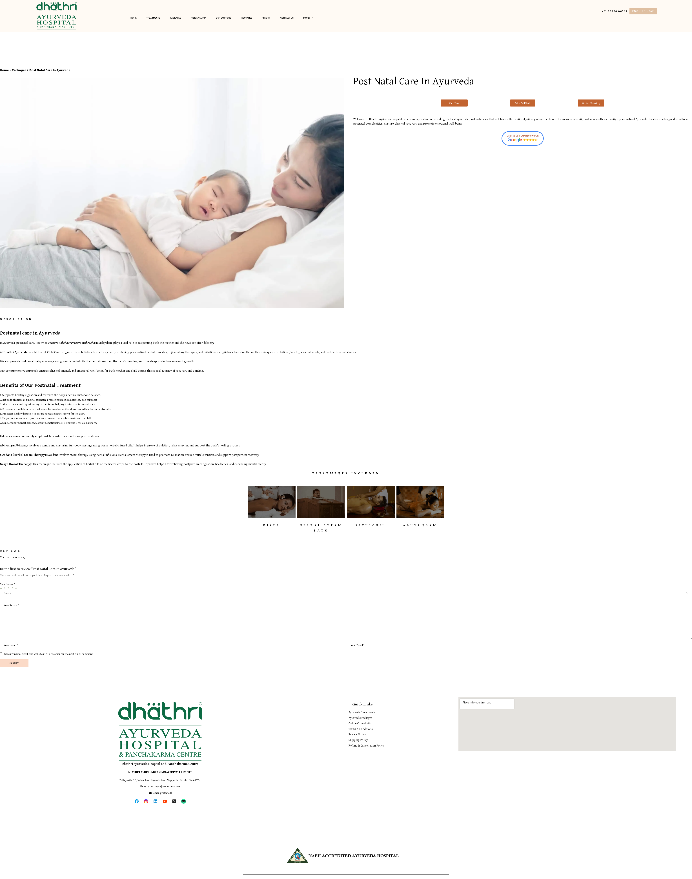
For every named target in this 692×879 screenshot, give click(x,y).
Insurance (246, 18)
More (306, 18)
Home (133, 18)
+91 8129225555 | (153, 786)
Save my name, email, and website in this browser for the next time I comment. (48, 654)
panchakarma (198, 18)
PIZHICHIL (371, 525)
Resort (266, 18)
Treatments (153, 18)
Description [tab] (16, 319)
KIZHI (271, 525)
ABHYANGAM (420, 525)
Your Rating (7, 584)
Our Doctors (223, 18)
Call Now (454, 103)
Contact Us (287, 18)
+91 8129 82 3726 (171, 786)
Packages (175, 18)
